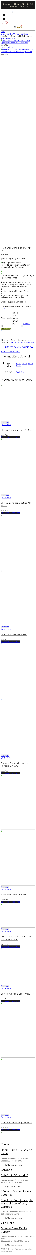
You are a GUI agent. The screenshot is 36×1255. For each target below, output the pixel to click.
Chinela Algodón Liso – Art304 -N (18, 430)
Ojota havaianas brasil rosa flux (14, 43)
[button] (4, 15)
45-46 (18, 366)
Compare (5, 422)
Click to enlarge (8, 245)
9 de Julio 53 (14, 1175)
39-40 (18, 363)
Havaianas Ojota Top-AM (13, 894)
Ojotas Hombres (20, 34)
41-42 (24, 363)
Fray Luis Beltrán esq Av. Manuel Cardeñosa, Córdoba (17, 1203)
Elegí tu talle (6, 318)
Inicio (3, 34)
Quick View (6, 425)
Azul (18, 372)
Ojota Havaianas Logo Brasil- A (16, 1122)
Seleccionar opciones (10, 437)
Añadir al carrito (5, 328)
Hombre (9, 34)
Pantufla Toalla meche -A (14, 634)
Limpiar (26, 324)
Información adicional (19, 347)
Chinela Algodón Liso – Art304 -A (17, 994)
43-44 (30, 363)
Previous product (9, 38)
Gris (22, 372)
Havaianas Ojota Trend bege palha (16, 52)
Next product (7, 47)
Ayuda (3, 308)
